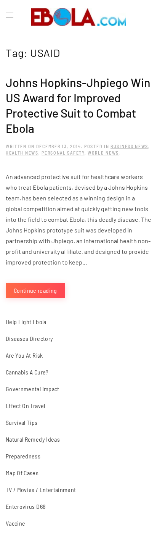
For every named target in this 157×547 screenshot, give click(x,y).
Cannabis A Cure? (27, 372)
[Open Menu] (9, 15)
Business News (129, 146)
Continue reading (35, 290)
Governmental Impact (32, 388)
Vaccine (15, 523)
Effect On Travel (25, 405)
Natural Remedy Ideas (33, 439)
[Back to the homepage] (78, 15)
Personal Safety (63, 152)
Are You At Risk (24, 355)
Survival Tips (22, 422)
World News (103, 152)
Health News (22, 152)
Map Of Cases (22, 472)
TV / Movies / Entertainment (41, 489)
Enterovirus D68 (26, 506)
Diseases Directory (29, 338)
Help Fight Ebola (26, 321)
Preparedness (23, 456)
